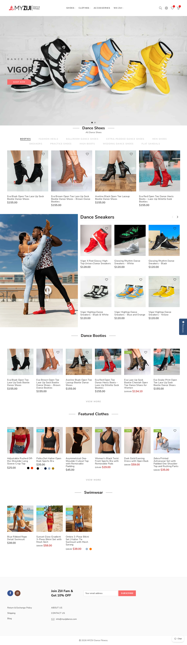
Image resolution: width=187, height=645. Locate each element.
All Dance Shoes (94, 132)
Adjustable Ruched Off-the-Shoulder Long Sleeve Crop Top (20, 461)
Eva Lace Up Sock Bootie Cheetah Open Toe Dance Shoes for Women (136, 384)
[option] (93, 70)
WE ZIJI (118, 8)
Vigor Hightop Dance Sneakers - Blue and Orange (129, 313)
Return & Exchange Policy (19, 607)
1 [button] (92, 122)
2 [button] (95, 122)
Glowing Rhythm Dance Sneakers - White (127, 262)
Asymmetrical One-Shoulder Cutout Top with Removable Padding (77, 462)
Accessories (102, 8)
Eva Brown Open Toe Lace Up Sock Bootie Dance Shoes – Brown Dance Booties (70, 199)
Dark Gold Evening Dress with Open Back (136, 459)
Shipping (11, 613)
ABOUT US (56, 607)
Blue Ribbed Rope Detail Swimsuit (17, 538)
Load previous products (172, 217)
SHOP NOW (19, 82)
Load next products (177, 217)
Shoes (70, 8)
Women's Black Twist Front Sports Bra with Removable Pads (107, 461)
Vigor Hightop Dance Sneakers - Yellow (160, 313)
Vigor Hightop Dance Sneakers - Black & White (94, 313)
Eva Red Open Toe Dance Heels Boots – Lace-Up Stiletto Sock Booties (156, 199)
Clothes (84, 8)
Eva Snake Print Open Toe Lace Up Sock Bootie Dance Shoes (165, 382)
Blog (9, 618)
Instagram (17, 593)
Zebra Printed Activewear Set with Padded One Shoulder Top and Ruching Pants (166, 462)
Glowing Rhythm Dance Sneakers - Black (161, 262)
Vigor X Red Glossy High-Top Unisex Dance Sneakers (95, 262)
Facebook (10, 593)
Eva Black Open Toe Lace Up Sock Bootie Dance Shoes (25, 197)
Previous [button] (8, 71)
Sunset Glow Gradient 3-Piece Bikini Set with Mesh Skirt (49, 539)
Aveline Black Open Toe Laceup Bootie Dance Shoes (112, 197)
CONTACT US (58, 613)
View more (93, 401)
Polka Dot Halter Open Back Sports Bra (48, 459)
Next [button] (179, 71)
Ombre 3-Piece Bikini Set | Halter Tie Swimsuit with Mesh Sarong (77, 540)
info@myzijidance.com (66, 619)
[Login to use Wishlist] (43, 154)
